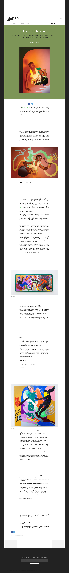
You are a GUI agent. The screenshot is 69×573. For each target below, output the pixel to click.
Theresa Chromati (36, 42)
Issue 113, (14, 535)
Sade (20, 207)
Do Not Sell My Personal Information (35, 570)
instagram (54, 23)
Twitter (49, 23)
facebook (51, 23)
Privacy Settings (25, 570)
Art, (11, 535)
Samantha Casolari (36, 41)
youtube (52, 23)
